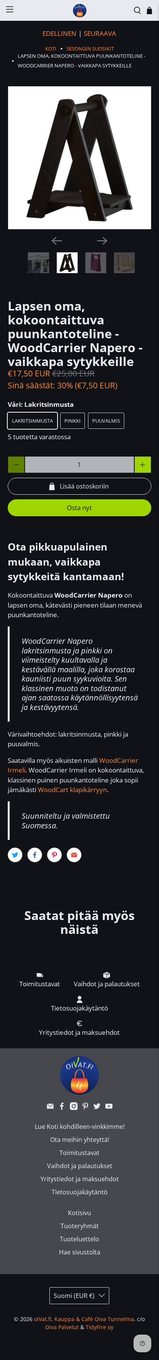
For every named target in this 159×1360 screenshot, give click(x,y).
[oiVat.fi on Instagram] (74, 1107)
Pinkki (72, 420)
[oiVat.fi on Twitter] (97, 1107)
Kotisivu (79, 1213)
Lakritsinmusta (32, 420)
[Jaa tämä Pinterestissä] (54, 855)
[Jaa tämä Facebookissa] (34, 855)
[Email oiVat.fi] (50, 1107)
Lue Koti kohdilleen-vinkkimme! (80, 1126)
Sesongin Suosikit (90, 48)
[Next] (102, 241)
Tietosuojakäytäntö (80, 1192)
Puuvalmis (106, 420)
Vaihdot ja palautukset (79, 1166)
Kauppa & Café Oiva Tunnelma (94, 1319)
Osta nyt (79, 507)
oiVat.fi (42, 1319)
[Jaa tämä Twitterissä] (15, 855)
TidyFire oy (99, 1327)
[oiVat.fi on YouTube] (109, 1107)
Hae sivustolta (79, 1252)
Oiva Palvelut (62, 1327)
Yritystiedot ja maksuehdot (80, 1179)
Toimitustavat (79, 1152)
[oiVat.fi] (79, 10)
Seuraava (100, 33)
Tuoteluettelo (79, 1239)
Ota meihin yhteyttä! (79, 1139)
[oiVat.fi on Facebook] (62, 1107)
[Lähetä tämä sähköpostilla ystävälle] (74, 855)
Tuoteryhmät (80, 1226)
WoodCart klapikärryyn (72, 789)
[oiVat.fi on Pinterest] (85, 1107)
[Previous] (57, 241)
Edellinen (59, 33)
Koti (50, 48)
